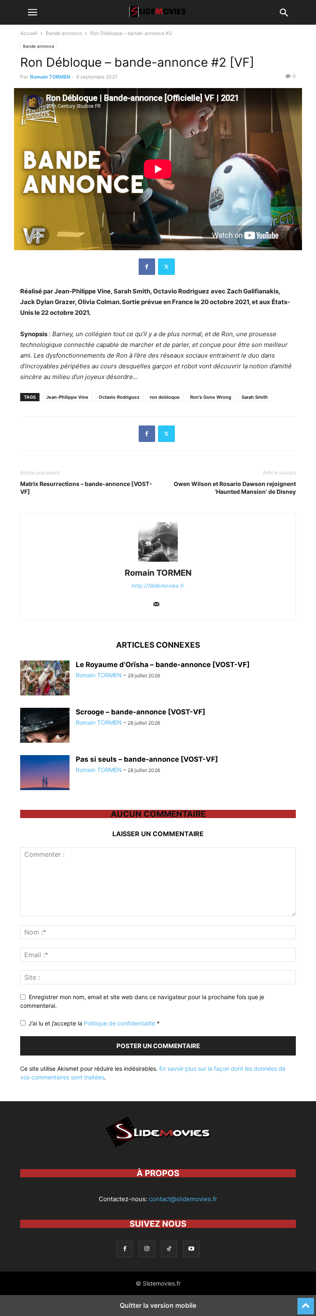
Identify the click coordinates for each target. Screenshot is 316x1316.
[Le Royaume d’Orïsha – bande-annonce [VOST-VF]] (45, 679)
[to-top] (305, 1302)
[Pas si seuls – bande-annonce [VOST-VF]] (45, 773)
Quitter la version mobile (158, 1305)
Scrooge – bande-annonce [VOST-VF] (140, 712)
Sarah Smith (255, 397)
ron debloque (165, 397)
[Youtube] (191, 1249)
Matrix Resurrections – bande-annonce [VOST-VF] (86, 487)
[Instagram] (147, 1249)
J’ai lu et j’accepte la (94, 1023)
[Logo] (158, 1148)
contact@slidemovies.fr (183, 1199)
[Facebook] (147, 266)
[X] (166, 266)
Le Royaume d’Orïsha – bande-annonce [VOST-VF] (163, 664)
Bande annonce (64, 33)
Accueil (28, 33)
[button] (32, 12)
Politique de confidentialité (120, 1023)
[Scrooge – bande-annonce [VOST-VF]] (45, 726)
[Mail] (156, 604)
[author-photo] (158, 561)
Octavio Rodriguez (119, 397)
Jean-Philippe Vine (67, 397)
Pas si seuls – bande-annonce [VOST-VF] (147, 759)
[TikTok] (169, 1249)
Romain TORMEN (50, 77)
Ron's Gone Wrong (210, 397)
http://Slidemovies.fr (158, 585)
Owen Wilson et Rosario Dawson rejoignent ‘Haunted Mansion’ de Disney (235, 487)
